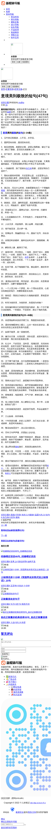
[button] (30, 52)
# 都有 (17, 517)
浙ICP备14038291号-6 (38, 803)
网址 (3, 822)
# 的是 (23, 622)
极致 (14, 133)
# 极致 (30, 515)
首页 (3, 89)
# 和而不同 (25, 604)
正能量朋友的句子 (10, 599)
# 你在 (19, 586)
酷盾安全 (20, 812)
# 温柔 (36, 515)
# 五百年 (12, 586)
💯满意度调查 (17, 692)
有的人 (8, 473)
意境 (5, 133)
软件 (11, 822)
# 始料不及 (31, 562)
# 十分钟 (26, 586)
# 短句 (47, 515)
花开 (27, 257)
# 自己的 (5, 517)
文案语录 (10, 89)
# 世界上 (12, 562)
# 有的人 (24, 515)
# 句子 (11, 604)
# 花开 (11, 517)
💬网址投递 (16, 687)
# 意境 (17, 515)
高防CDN (32, 812)
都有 (17, 447)
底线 (3, 190)
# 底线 (11, 515)
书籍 (15, 822)
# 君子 (17, 604)
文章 (7, 822)
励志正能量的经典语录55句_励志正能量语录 (24, 617)
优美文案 (18, 89)
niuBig (21, 103)
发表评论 (5, 654)
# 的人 (41, 515)
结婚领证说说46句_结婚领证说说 (18, 556)
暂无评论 (7, 633)
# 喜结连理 (21, 562)
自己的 (29, 168)
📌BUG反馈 (16, 695)
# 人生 (11, 622)
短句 (20, 133)
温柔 (9, 112)
